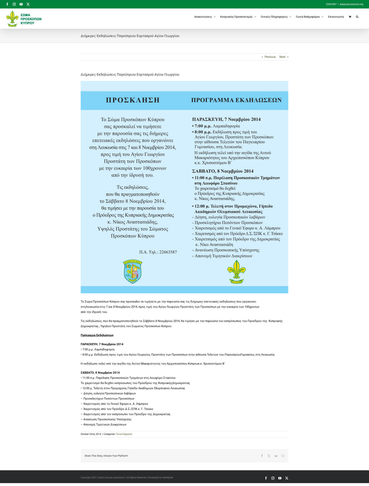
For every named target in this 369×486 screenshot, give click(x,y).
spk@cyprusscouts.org (351, 4)
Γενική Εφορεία (124, 434)
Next (282, 57)
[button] (357, 17)
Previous (270, 57)
